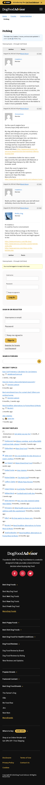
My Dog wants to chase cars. (22, 518)
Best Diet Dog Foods (11, 630)
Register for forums (12, 345)
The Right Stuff (23, 477)
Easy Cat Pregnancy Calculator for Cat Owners (19, 371)
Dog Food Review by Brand (13, 650)
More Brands (7, 718)
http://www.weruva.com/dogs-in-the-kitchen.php (18, 249)
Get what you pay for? (22, 434)
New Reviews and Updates (13, 660)
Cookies (5, 768)
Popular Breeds (8, 672)
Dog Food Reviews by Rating (13, 655)
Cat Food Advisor (32, 2)
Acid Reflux (21, 489)
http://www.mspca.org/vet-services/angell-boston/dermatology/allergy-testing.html (22, 151)
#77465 (39, 109)
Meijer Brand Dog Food (23, 463)
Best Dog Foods (9, 584)
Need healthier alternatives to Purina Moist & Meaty (21, 405)
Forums (13, 16)
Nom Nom (6, 713)
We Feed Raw (7, 703)
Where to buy (13, 731)
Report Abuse (24, 54)
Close (41, 2)
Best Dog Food (10, 591)
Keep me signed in (14, 293)
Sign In (11, 340)
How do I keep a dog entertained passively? (18, 382)
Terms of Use (25, 758)
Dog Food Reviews (10, 644)
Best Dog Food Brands (11, 686)
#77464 (39, 54)
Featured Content (10, 679)
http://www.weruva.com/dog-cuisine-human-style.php (21, 245)
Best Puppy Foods (9, 622)
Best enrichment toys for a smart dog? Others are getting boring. (21, 394)
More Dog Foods (9, 611)
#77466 (39, 184)
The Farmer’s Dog (9, 693)
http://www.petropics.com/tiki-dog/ (18, 241)
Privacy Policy (8, 763)
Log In (12, 297)
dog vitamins (7, 416)
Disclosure (6, 758)
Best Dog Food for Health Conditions (18, 637)
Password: (9, 284)
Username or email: (13, 317)
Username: (9, 275)
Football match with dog (26, 493)
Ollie (4, 698)
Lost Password (10, 348)
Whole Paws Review (25, 482)
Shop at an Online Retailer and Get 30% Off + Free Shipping (14, 739)
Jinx (4, 708)
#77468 (39, 208)
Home (4, 16)
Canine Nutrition (26, 16)
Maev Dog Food (21, 448)
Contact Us (25, 763)
